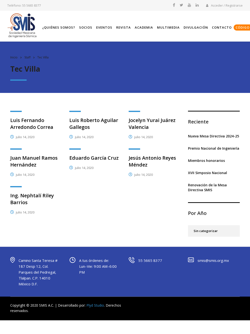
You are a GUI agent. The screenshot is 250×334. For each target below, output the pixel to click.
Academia (144, 27)
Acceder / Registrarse (226, 5)
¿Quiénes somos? (58, 27)
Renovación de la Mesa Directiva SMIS (207, 187)
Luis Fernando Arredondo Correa (31, 123)
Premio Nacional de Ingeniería (213, 148)
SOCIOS (85, 27)
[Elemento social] (174, 5)
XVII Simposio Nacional (207, 172)
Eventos (104, 27)
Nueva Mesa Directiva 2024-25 (213, 136)
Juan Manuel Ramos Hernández (34, 161)
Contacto (222, 27)
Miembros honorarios (206, 160)
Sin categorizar (206, 231)
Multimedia (168, 27)
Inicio (14, 57)
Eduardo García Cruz (94, 158)
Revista (123, 27)
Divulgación (196, 27)
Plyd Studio (95, 305)
